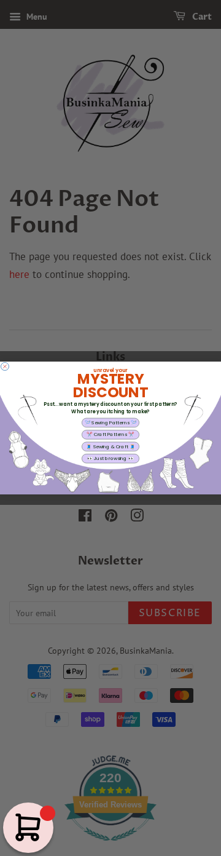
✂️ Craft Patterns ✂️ (110, 434)
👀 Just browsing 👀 (110, 458)
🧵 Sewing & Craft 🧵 (110, 446)
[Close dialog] (5, 366)
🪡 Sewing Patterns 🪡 (111, 422)
